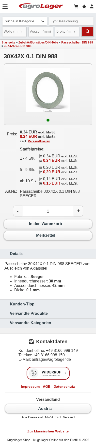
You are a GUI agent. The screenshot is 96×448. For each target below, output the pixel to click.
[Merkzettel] (84, 6)
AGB (46, 386)
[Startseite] (41, 6)
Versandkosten (39, 141)
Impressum (30, 386)
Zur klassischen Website (48, 431)
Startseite (8, 42)
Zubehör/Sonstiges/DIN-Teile (38, 42)
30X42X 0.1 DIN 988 (18, 46)
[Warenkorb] (76, 6)
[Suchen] (87, 31)
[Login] (92, 6)
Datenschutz (64, 386)
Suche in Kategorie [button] (19, 21)
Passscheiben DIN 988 (77, 42)
